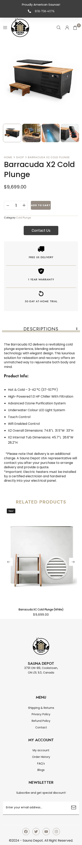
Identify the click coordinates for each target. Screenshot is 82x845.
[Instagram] (56, 831)
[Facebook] (25, 831)
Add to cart (41, 205)
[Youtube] (46, 831)
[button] (9, 562)
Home (8, 157)
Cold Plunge (23, 217)
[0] (75, 28)
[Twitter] (36, 831)
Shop (20, 157)
